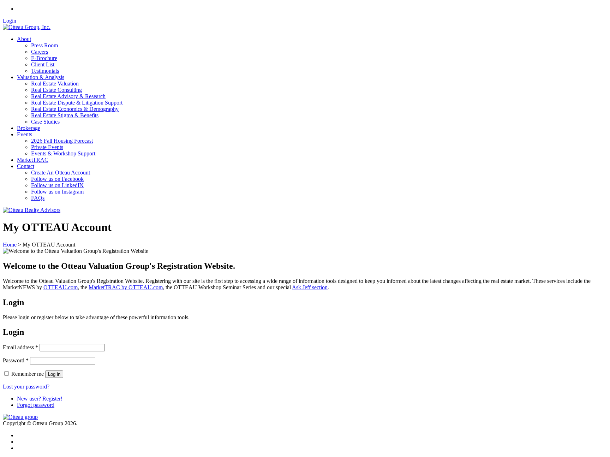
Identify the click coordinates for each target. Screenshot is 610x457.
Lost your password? (26, 387)
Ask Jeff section (310, 287)
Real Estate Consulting (56, 90)
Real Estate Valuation (55, 84)
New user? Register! (39, 399)
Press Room (44, 45)
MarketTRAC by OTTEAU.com (126, 287)
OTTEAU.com (60, 287)
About (24, 39)
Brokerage (28, 128)
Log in (54, 374)
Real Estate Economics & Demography (75, 109)
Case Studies (45, 122)
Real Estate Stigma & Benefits (64, 115)
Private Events (47, 147)
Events (24, 134)
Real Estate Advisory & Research (68, 96)
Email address (20, 347)
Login (9, 21)
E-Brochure (44, 58)
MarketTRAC (32, 160)
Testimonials (45, 71)
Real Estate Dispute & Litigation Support (76, 103)
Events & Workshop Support (63, 153)
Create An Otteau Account (60, 173)
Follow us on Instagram (57, 192)
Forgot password (35, 405)
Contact (25, 166)
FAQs (37, 198)
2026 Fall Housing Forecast (62, 141)
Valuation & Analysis (40, 77)
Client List (42, 64)
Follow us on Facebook (57, 179)
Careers (39, 52)
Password (16, 360)
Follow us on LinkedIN (57, 185)
